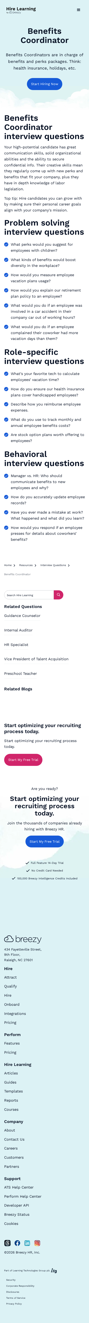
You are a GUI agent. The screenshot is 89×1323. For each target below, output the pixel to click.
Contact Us (14, 1139)
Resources (26, 565)
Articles (11, 1073)
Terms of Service (15, 1298)
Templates (13, 1091)
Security (11, 1280)
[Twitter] (7, 1243)
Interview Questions (53, 565)
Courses (11, 1109)
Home (8, 565)
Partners (11, 1166)
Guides (10, 1082)
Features (12, 1043)
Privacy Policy (14, 1303)
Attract (10, 977)
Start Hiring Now (44, 84)
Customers (14, 1157)
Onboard (11, 1004)
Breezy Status (16, 1214)
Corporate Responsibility (20, 1286)
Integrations (15, 1013)
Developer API (16, 1205)
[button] (78, 10)
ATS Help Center (19, 1187)
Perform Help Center (22, 1196)
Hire (7, 995)
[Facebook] (17, 1243)
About (9, 1130)
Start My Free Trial (23, 760)
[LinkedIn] (27, 1243)
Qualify (10, 986)
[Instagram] (37, 1243)
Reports (11, 1100)
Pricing (10, 1022)
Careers (11, 1148)
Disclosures (12, 1292)
